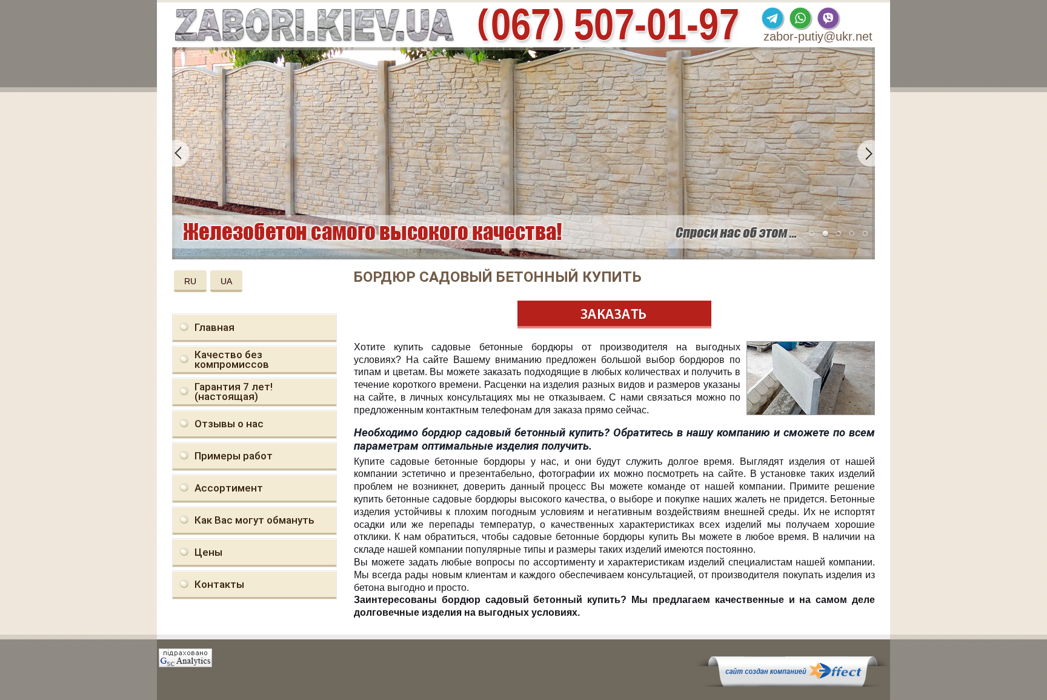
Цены (208, 552)
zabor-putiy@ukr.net (817, 36)
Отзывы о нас (229, 424)
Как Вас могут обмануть (254, 520)
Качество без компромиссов (231, 359)
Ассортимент (228, 488)
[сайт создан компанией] (792, 683)
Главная (214, 327)
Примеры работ (233, 456)
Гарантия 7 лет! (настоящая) (233, 391)
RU (190, 281)
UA (226, 281)
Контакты (219, 584)
